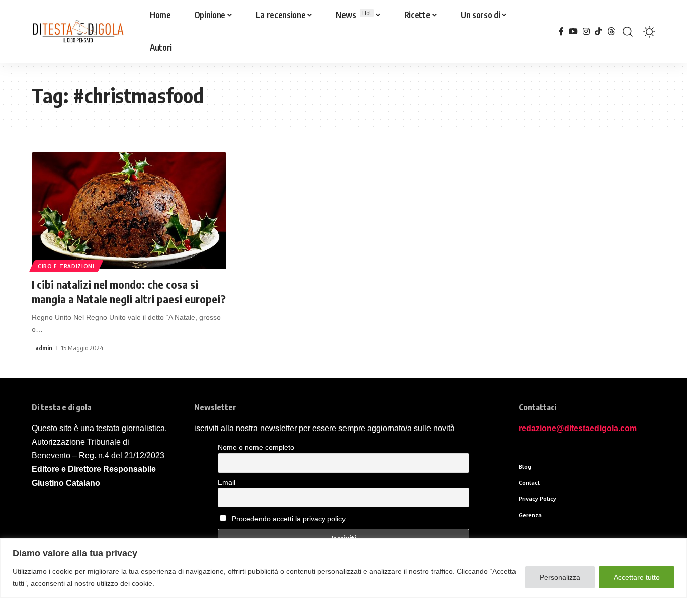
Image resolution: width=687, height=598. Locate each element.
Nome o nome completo (256, 447)
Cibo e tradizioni (66, 266)
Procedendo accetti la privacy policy (289, 519)
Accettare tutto (637, 577)
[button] (628, 31)
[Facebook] (561, 31)
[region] (343, 568)
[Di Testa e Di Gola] (78, 32)
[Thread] (611, 31)
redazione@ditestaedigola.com (578, 428)
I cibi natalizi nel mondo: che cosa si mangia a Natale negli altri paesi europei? (129, 291)
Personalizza (560, 577)
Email (226, 482)
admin (43, 348)
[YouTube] (573, 31)
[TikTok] (598, 31)
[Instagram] (586, 31)
